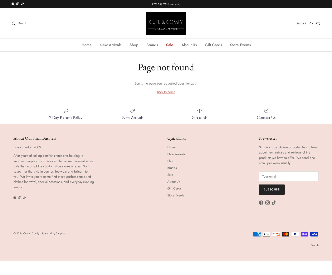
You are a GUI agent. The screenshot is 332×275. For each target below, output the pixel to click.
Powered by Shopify (53, 233)
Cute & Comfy (31, 233)
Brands (152, 45)
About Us (189, 45)
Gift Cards (213, 45)
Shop (133, 45)
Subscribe (272, 189)
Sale (169, 45)
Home (86, 45)
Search (315, 245)
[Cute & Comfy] (166, 23)
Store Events (240, 45)
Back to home (166, 92)
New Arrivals (110, 45)
